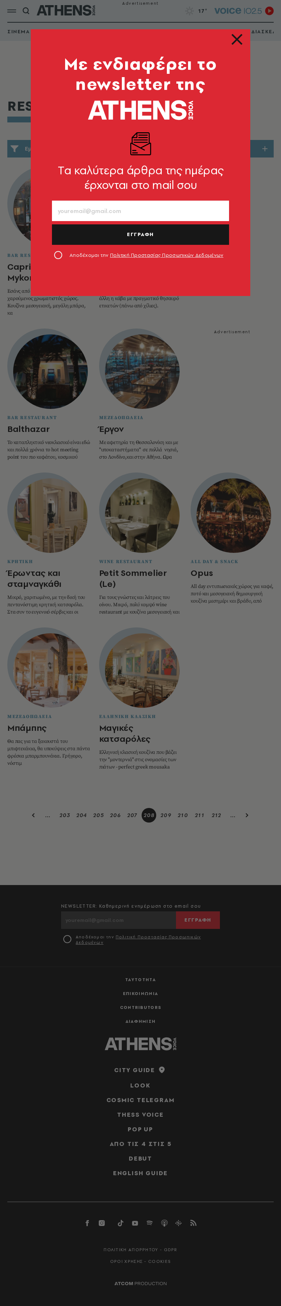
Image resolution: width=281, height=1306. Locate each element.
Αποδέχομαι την (147, 255)
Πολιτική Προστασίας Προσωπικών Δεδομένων (167, 255)
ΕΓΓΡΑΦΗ (140, 234)
